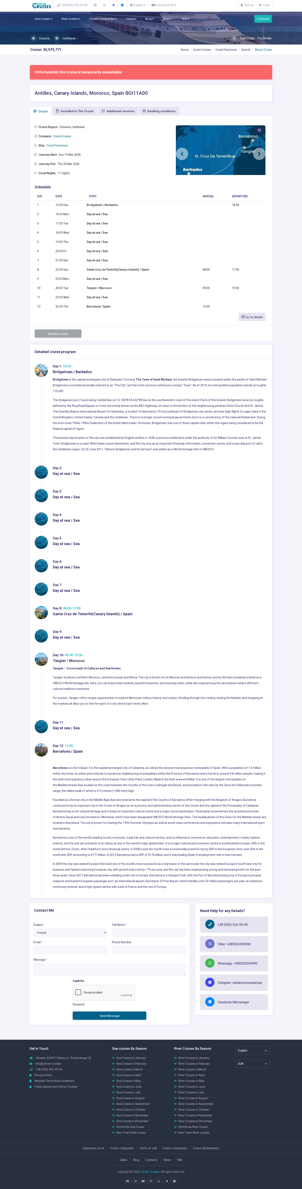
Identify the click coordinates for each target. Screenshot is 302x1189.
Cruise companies (175, 1148)
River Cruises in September (195, 1104)
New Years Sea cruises (131, 1132)
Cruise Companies (102, 19)
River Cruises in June (191, 1086)
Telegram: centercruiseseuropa (240, 983)
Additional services (120, 111)
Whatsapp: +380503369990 (237, 963)
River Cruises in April (191, 1075)
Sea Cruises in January (131, 1058)
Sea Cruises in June (129, 1086)
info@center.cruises (48, 1063)
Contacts (263, 19)
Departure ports (93, 1148)
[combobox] (252, 1050)
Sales (123, 1160)
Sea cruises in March (129, 1069)
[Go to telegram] (166, 1181)
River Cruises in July (191, 1092)
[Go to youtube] (143, 1181)
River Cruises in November (195, 1115)
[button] (182, 154)
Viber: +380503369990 (234, 944)
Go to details (254, 317)
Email (38, 942)
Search (245, 49)
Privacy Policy (43, 1075)
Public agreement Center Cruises (55, 1086)
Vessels (131, 19)
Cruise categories (122, 1148)
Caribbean (69, 38)
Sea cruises (43, 19)
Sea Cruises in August (130, 1098)
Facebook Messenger (233, 1002)
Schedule (43, 187)
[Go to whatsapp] (159, 1181)
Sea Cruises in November (132, 1115)
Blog (148, 19)
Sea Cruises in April (128, 1075)
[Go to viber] (151, 1181)
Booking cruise (58, 334)
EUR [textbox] (240, 1063)
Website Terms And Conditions (54, 1081)
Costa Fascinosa (226, 49)
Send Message (110, 1016)
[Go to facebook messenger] (174, 1181)
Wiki (185, 19)
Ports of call (148, 1148)
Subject (38, 924)
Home (185, 49)
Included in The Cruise (77, 111)
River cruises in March (192, 1069)
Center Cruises (150, 1171)
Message (40, 959)
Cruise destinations (206, 1148)
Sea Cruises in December (132, 1121)
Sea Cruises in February (131, 1063)
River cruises (69, 19)
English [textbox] (242, 1050)
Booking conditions (161, 111)
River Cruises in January (193, 1058)
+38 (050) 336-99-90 (233, 925)
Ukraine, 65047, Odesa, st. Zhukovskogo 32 (63, 1058)
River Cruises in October (193, 1109)
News (167, 19)
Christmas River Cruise (193, 1126)
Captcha (78, 980)
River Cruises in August (193, 1098)
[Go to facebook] (127, 1181)
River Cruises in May (191, 1081)
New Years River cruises (193, 1132)
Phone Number (121, 942)
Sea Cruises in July (128, 1092)
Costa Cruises (202, 49)
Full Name (119, 924)
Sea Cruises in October (131, 1109)
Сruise (42, 111)
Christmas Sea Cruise (130, 1126)
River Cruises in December (195, 1121)
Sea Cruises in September (133, 1104)
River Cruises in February (194, 1063)
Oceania (44, 38)
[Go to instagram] (135, 1181)
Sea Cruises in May (128, 1081)
